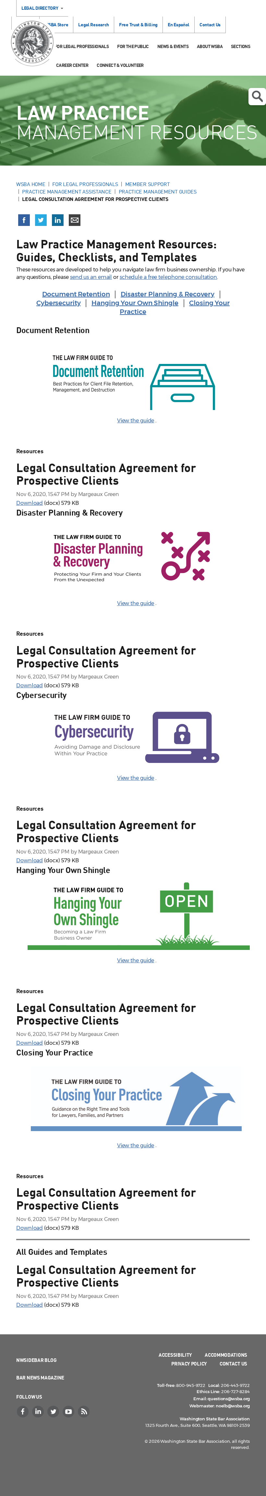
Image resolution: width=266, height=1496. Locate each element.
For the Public (133, 46)
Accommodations (226, 1355)
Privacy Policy (189, 1363)
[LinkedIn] (38, 1411)
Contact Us (210, 24)
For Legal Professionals (81, 46)
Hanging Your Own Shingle (134, 303)
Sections (240, 46)
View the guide (135, 421)
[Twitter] (54, 1411)
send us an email (91, 277)
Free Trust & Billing (138, 24)
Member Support (147, 184)
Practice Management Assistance (66, 191)
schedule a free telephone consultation (168, 277)
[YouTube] (69, 1411)
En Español (178, 24)
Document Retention (76, 294)
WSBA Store (56, 24)
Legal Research (93, 24)
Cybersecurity (58, 303)
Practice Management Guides (158, 191)
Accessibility (175, 1355)
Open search (257, 96)
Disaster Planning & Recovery (167, 294)
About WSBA (210, 46)
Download (29, 503)
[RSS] (84, 1411)
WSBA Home (30, 184)
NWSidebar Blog (36, 1360)
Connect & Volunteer (120, 65)
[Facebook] (23, 1411)
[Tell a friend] (74, 220)
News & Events (172, 46)
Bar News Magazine (40, 1377)
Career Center (72, 65)
